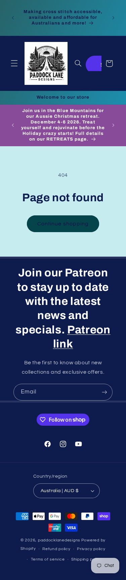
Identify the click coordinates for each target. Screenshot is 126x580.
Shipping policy (86, 559)
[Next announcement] (113, 17)
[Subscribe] (104, 392)
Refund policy (56, 549)
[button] (14, 63)
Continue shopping (63, 223)
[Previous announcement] (12, 17)
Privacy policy (91, 549)
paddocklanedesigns (59, 540)
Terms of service (48, 559)
